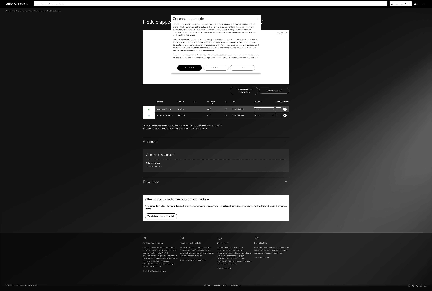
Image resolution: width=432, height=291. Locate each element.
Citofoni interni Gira (55, 11)
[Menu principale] (26, 3)
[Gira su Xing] (421, 285)
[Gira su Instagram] (408, 285)
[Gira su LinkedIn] (417, 285)
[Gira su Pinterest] (425, 285)
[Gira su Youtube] (413, 285)
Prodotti (14, 11)
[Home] (15, 4)
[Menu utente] (423, 4)
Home (7, 11)
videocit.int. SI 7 (155, 166)
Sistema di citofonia (40, 11)
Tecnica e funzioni (25, 11)
